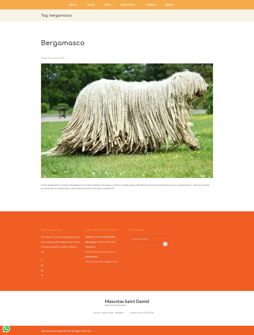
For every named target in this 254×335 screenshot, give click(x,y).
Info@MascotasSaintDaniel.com (101, 251)
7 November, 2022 (56, 58)
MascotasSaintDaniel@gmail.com (101, 261)
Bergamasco (63, 43)
